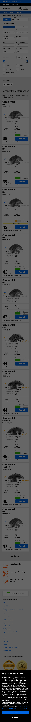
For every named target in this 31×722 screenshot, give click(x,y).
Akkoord (15, 713)
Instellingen (15, 718)
